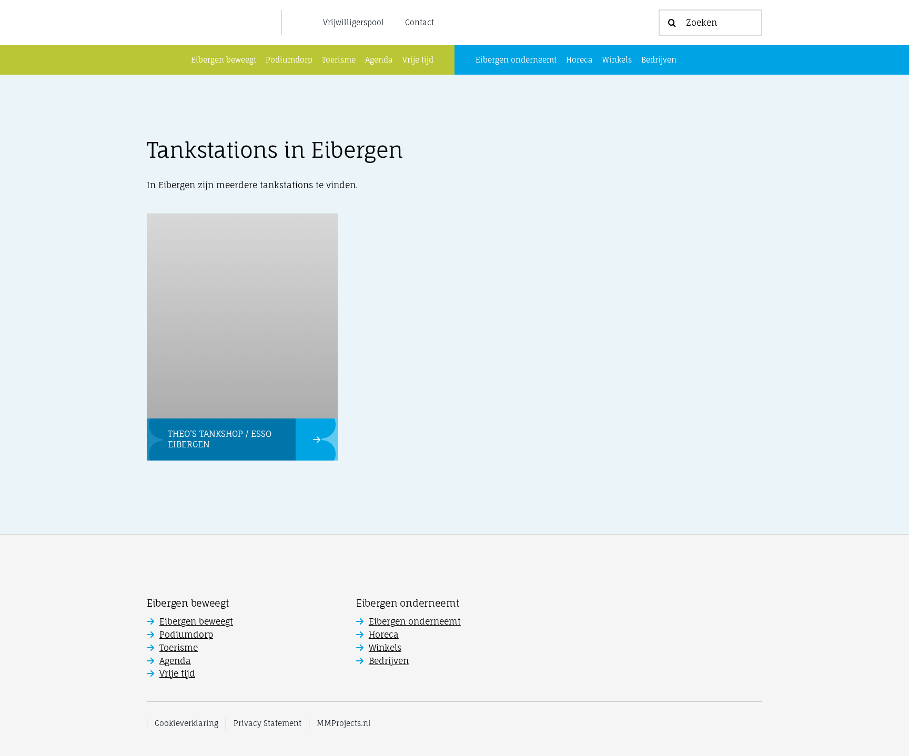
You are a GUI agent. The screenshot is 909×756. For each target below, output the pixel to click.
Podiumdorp (186, 634)
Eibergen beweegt (196, 621)
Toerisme (178, 647)
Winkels (385, 647)
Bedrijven (389, 661)
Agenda (175, 661)
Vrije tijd (177, 673)
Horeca (384, 634)
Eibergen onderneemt (415, 621)
